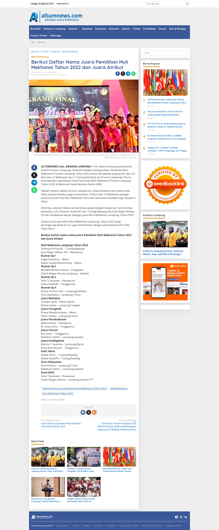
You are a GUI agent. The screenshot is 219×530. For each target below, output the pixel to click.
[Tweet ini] (123, 73)
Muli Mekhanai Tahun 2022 (57, 393)
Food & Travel (51, 75)
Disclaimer (98, 525)
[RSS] (94, 412)
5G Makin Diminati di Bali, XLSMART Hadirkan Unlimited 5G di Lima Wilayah (166, 137)
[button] (187, 3)
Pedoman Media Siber (152, 525)
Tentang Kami (62, 525)
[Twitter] (88, 412)
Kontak (75, 525)
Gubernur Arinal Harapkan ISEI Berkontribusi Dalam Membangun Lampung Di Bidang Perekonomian (116, 425)
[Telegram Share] (128, 73)
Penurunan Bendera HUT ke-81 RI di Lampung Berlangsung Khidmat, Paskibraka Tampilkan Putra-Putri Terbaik (164, 113)
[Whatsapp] (133, 73)
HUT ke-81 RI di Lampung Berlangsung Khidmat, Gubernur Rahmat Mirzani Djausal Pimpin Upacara (166, 125)
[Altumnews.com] (56, 16)
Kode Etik (111, 525)
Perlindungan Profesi (128, 525)
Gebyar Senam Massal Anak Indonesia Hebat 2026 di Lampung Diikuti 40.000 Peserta (82, 500)
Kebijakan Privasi (174, 525)
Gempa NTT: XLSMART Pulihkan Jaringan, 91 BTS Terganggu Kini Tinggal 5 (167, 149)
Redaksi (86, 525)
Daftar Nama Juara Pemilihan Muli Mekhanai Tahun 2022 (74, 388)
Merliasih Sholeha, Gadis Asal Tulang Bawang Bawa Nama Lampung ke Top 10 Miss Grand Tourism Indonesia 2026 (118, 469)
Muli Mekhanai (40, 56)
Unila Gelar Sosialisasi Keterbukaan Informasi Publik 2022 (61, 423)
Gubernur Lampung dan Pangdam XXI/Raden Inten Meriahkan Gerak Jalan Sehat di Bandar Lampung (83, 469)
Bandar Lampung (38, 75)
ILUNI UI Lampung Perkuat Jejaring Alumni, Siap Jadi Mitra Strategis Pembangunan (47, 469)
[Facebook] (83, 412)
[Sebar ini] (117, 73)
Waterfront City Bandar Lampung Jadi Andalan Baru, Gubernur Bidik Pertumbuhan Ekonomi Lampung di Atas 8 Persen (45, 500)
